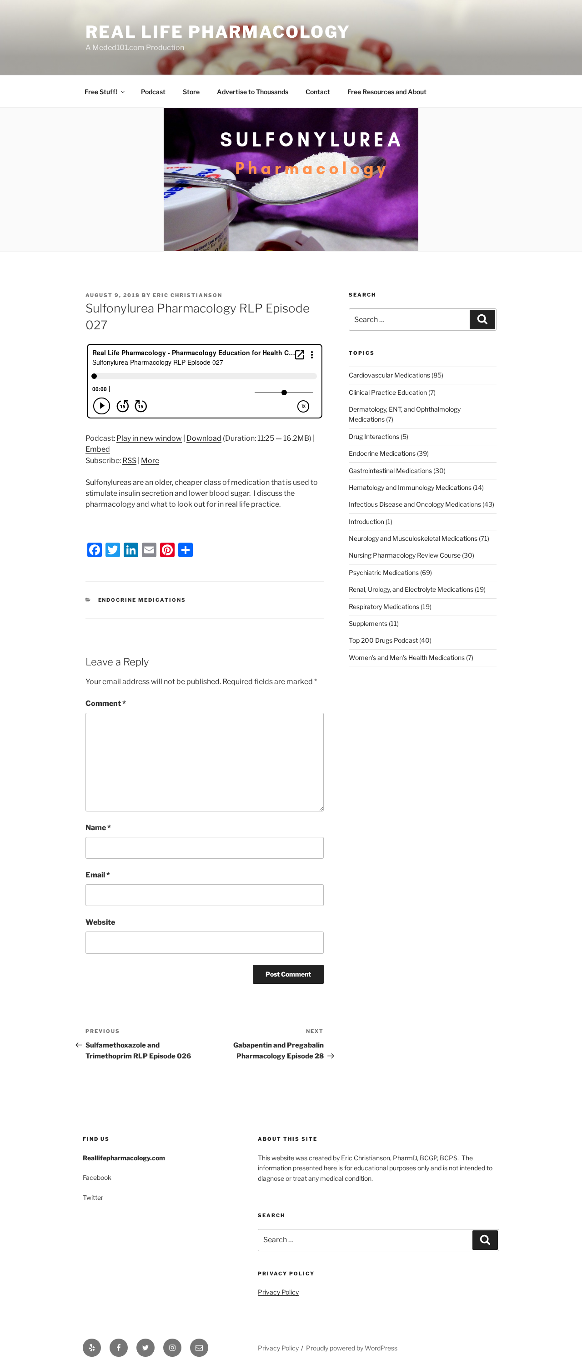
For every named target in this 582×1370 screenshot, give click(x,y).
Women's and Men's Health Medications (407, 657)
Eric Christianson (187, 295)
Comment (105, 703)
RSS (129, 460)
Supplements (368, 623)
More (150, 460)
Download (203, 438)
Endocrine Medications (142, 600)
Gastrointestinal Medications (390, 470)
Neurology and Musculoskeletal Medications (413, 538)
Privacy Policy (278, 1292)
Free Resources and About (386, 92)
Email (97, 875)
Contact (318, 92)
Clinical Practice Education (388, 392)
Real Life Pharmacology (218, 32)
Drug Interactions (374, 436)
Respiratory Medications (384, 606)
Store (191, 92)
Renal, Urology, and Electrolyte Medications (411, 589)
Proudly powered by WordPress (351, 1348)
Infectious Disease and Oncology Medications (415, 504)
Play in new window (149, 438)
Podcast (153, 92)
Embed (97, 449)
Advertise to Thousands (252, 92)
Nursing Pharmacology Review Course (405, 555)
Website (100, 922)
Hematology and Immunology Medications (410, 487)
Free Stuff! (101, 92)
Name (98, 827)
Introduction (366, 521)
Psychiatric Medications (384, 572)
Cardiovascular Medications (389, 375)
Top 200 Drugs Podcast (383, 640)
